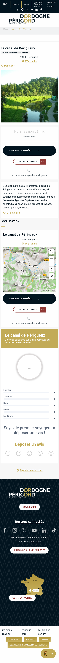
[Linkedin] (36, 10)
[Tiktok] (41, 10)
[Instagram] (22, 10)
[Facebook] (17, 10)
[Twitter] (27, 10)
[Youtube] (31, 10)
